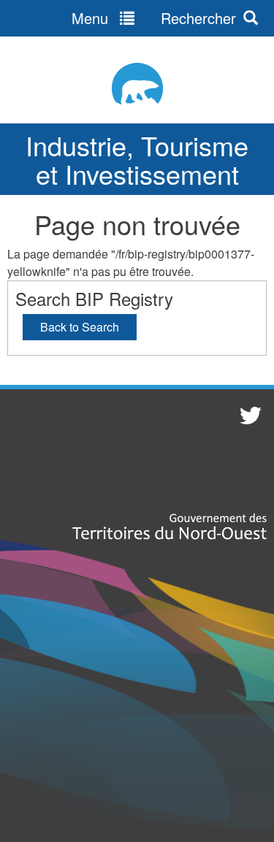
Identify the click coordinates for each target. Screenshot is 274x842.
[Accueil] (137, 83)
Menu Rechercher (154, 17)
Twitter (248, 415)
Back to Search (79, 326)
